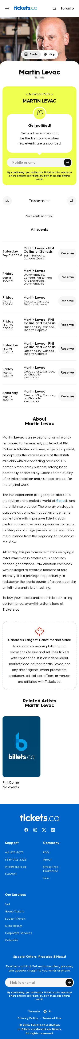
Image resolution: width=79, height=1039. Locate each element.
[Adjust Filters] (7, 200)
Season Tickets (15, 918)
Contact (10, 874)
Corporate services (18, 933)
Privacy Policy (28, 1018)
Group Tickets (14, 911)
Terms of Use (52, 1018)
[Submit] (67, 162)
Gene (60, 501)
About (47, 859)
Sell (7, 904)
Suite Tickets (13, 926)
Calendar (11, 940)
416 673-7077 (14, 852)
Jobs (46, 878)
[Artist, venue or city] (54, 8)
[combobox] (66, 8)
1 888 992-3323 (16, 859)
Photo (33, 54)
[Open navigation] (7, 8)
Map (52, 54)
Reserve (67, 253)
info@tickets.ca (15, 867)
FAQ (46, 852)
